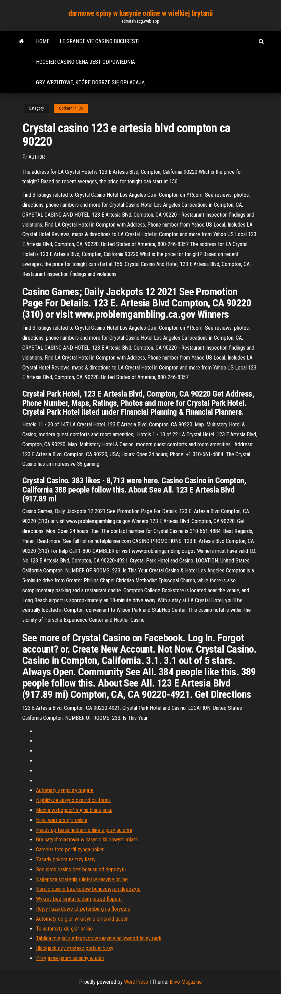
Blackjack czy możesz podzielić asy (74, 948)
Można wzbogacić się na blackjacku (74, 810)
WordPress (136, 982)
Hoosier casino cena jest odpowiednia (85, 62)
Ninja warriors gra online (61, 820)
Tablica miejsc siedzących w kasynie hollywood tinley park (98, 938)
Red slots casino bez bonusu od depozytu (81, 869)
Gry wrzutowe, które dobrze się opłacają (90, 82)
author (36, 157)
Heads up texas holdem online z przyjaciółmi (84, 830)
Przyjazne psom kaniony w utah (70, 958)
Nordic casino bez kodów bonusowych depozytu (88, 889)
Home (42, 41)
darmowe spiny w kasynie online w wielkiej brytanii (140, 13)
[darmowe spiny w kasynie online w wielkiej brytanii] (21, 41)
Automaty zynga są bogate (65, 790)
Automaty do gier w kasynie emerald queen (82, 919)
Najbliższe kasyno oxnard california (73, 800)
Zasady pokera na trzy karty (66, 859)
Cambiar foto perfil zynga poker (70, 849)
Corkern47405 (71, 108)
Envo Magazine (186, 982)
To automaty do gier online (64, 928)
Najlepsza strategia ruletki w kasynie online (82, 879)
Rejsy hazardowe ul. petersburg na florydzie (83, 909)
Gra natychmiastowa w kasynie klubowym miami (87, 839)
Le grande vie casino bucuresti (99, 41)
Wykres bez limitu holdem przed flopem (79, 899)
